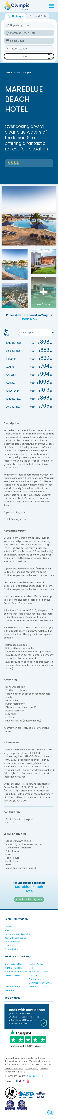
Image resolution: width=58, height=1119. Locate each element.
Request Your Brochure (16, 971)
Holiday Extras (36, 964)
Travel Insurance (12, 986)
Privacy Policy (32, 1068)
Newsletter (9, 990)
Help (31, 967)
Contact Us (9, 926)
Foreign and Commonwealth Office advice (40, 983)
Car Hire (33, 975)
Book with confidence (15, 937)
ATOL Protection (12, 941)
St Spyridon (27, 72)
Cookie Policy (11, 949)
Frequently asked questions (18, 934)
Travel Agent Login (35, 1076)
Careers (8, 945)
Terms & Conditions (13, 1068)
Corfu (17, 72)
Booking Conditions (14, 964)
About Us (8, 930)
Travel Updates (12, 975)
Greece (8, 72)
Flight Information (13, 967)
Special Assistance (38, 971)
